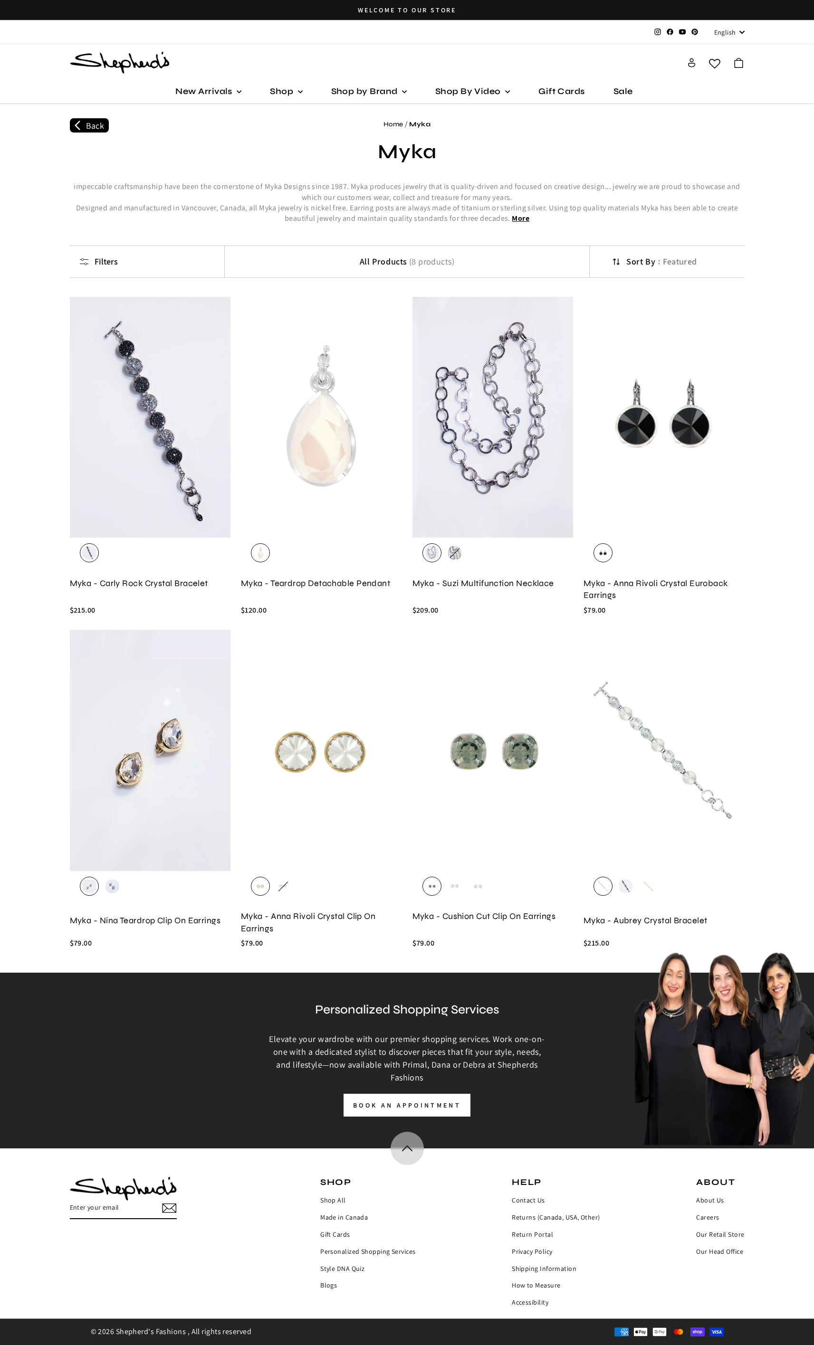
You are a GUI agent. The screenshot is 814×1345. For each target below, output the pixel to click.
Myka (420, 124)
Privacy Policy (532, 1251)
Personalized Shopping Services (368, 1251)
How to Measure (536, 1285)
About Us (710, 1200)
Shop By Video (469, 91)
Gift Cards (561, 91)
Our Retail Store (720, 1234)
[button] (739, 63)
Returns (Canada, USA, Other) (556, 1217)
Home (393, 124)
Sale (623, 91)
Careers (707, 1217)
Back (95, 125)
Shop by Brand (365, 91)
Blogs (328, 1285)
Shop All (333, 1200)
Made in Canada (344, 1217)
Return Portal (532, 1234)
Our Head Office (719, 1251)
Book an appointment (407, 1105)
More (520, 218)
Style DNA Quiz (342, 1268)
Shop (282, 91)
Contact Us (528, 1200)
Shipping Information (544, 1268)
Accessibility (530, 1302)
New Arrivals (204, 91)
